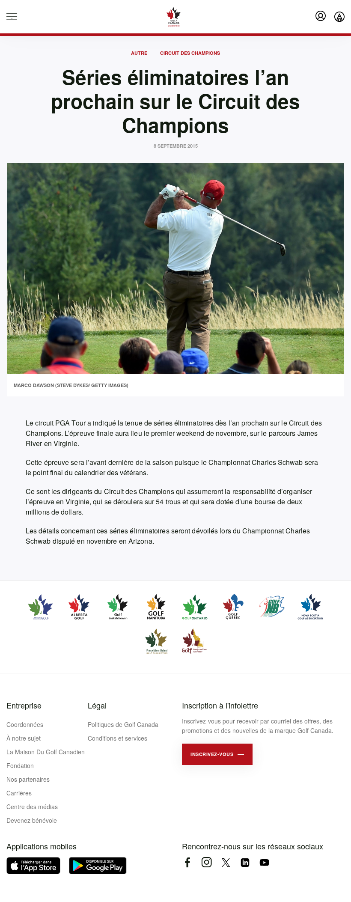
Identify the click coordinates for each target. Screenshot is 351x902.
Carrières (19, 793)
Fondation (20, 765)
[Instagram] (206, 862)
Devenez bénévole (31, 820)
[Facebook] (187, 862)
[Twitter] (225, 862)
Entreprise (24, 705)
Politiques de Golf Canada (123, 724)
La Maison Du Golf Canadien (45, 751)
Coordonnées (24, 724)
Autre (139, 53)
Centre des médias (32, 806)
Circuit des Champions (190, 53)
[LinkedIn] (245, 862)
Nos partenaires (28, 779)
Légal (97, 705)
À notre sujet (23, 738)
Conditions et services (117, 738)
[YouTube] (264, 862)
